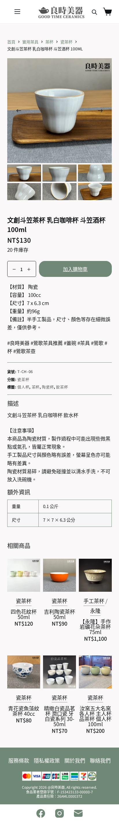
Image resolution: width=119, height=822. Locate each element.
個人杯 (23, 387)
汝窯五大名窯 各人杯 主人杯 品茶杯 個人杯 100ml (95, 716)
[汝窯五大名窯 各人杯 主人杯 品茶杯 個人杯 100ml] (95, 671)
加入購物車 (75, 269)
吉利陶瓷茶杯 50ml (59, 614)
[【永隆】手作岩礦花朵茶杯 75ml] (95, 575)
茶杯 (36, 387)
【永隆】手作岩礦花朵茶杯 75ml (95, 626)
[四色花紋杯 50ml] (23, 575)
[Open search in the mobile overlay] (94, 11)
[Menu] (17, 11)
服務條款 (18, 760)
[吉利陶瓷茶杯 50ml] (59, 575)
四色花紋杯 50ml (24, 614)
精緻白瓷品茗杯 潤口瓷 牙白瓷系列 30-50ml (59, 716)
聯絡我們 (100, 760)
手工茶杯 (93, 600)
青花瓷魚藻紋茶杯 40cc (23, 710)
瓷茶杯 (23, 379)
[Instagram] (59, 813)
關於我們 (74, 760)
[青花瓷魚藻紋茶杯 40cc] (23, 671)
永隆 (95, 610)
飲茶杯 (62, 387)
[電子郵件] (78, 813)
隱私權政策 (47, 760)
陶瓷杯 (48, 387)
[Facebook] (40, 813)
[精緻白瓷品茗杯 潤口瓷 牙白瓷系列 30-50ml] (59, 671)
